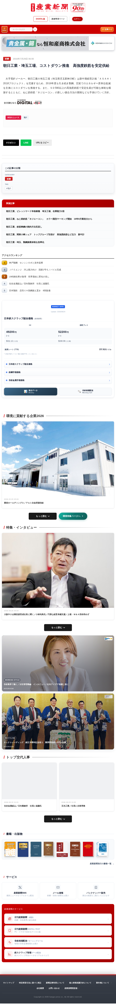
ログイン (77, 19)
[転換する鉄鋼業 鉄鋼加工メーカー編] (49, 849)
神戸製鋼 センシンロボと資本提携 (26, 262)
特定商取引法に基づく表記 (30, 983)
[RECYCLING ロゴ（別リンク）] (109, 696)
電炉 (25, 117)
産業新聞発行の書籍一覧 (100, 863)
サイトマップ (8, 983)
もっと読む (41, 516)
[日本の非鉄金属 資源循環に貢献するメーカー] (36, 849)
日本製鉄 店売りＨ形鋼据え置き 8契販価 (29, 290)
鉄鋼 (9, 178)
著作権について (102, 983)
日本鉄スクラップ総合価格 (20, 364)
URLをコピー (42, 142)
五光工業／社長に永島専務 (73, 806)
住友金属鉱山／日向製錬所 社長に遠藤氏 (29, 283)
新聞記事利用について (55, 983)
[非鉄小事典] (23, 849)
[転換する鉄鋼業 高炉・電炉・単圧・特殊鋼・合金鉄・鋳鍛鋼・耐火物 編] (75, 849)
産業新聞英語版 (70, 988)
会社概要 (40, 988)
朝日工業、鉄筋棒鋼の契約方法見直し (24, 227)
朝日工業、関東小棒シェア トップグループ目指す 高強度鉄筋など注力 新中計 (45, 234)
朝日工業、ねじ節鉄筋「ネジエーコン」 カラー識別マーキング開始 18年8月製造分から (49, 219)
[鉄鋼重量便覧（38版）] (88, 849)
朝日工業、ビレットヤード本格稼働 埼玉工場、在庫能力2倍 (35, 211)
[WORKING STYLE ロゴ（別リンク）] (109, 638)
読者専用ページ (58, 19)
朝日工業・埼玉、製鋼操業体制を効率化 (25, 242)
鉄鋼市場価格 (15, 372)
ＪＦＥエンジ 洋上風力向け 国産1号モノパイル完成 (35, 269)
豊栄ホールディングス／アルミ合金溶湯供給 (24, 503)
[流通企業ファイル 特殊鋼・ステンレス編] (10, 849)
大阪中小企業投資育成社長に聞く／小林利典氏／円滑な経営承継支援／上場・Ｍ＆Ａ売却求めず (46, 614)
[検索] (35, 29)
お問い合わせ (54, 988)
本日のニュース (13, 117)
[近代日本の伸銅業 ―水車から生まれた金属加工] (62, 849)
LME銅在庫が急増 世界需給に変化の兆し (29, 276)
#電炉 (8, 188)
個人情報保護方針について (80, 983)
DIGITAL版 (40, 19)
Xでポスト (11, 142)
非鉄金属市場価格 (16, 380)
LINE (26, 142)
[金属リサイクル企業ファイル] (102, 849)
